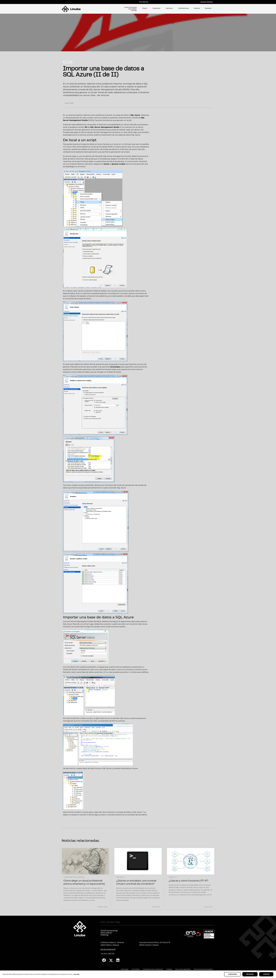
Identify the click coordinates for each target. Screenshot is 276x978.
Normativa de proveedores (203, 969)
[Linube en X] (111, 960)
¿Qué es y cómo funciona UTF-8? (188, 881)
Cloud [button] (144, 8)
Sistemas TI (67, 62)
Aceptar (266, 974)
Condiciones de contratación (153, 969)
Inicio (102, 922)
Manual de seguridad (182, 969)
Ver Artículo (103, 95)
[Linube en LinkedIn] (117, 960)
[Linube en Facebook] (104, 960)
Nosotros (208, 8)
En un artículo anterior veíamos (76, 115)
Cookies (169, 969)
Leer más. (77, 974)
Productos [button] (156, 8)
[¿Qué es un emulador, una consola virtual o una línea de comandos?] (138, 861)
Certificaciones (183, 8)
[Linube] (71, 9)
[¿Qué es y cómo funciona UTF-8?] (190, 861)
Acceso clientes (207, 2)
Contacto (110, 922)
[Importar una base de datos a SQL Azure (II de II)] (138, 32)
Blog (118, 922)
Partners (197, 8)
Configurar (232, 974)
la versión (81, 127)
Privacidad (135, 969)
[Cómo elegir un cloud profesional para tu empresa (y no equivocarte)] (85, 861)
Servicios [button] (169, 8)
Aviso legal (124, 969)
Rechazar (250, 974)
